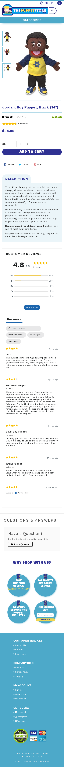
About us (19, 667)
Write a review (32, 307)
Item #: (7, 117)
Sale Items (20, 654)
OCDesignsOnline (41, 761)
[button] (32, 275)
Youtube (21, 721)
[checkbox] (13, 341)
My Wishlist (20, 699)
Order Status (21, 694)
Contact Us (20, 645)
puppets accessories (39, 218)
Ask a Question (21, 544)
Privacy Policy (21, 672)
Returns (19, 649)
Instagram (22, 717)
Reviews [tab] (14, 319)
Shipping (19, 676)
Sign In (49, 3)
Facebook (21, 712)
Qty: (4, 144)
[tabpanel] (32, 412)
